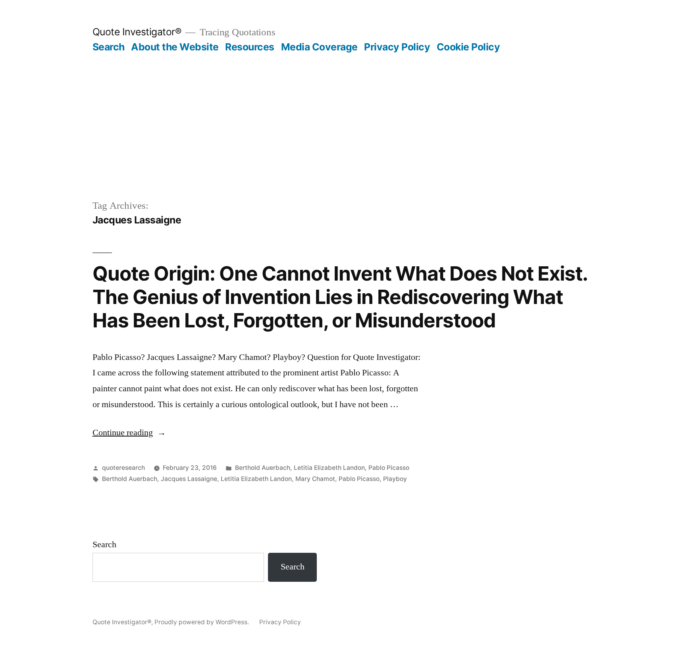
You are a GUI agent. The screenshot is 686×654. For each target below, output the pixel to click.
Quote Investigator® (137, 32)
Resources (249, 47)
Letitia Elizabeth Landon (329, 467)
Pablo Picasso (388, 467)
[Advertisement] (343, 112)
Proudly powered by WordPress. (202, 622)
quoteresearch (123, 467)
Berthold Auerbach (262, 467)
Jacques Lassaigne (189, 479)
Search (108, 47)
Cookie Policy (468, 47)
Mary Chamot (315, 479)
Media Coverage (319, 47)
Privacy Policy (397, 47)
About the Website (175, 47)
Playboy (395, 479)
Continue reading (129, 432)
